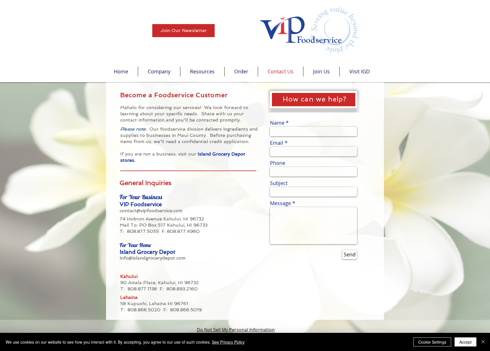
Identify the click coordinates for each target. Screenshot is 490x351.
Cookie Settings (432, 342)
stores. (128, 160)
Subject (279, 183)
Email (276, 142)
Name (277, 122)
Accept (465, 342)
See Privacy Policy (228, 342)
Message (280, 203)
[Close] (483, 341)
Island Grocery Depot (221, 154)
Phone (277, 162)
